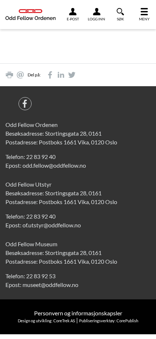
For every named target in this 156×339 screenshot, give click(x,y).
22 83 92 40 (41, 156)
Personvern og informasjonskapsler (78, 313)
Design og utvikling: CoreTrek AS (46, 320)
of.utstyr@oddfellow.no (51, 225)
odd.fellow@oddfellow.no (54, 165)
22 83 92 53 (41, 275)
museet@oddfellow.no (50, 284)
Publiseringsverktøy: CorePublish (108, 320)
